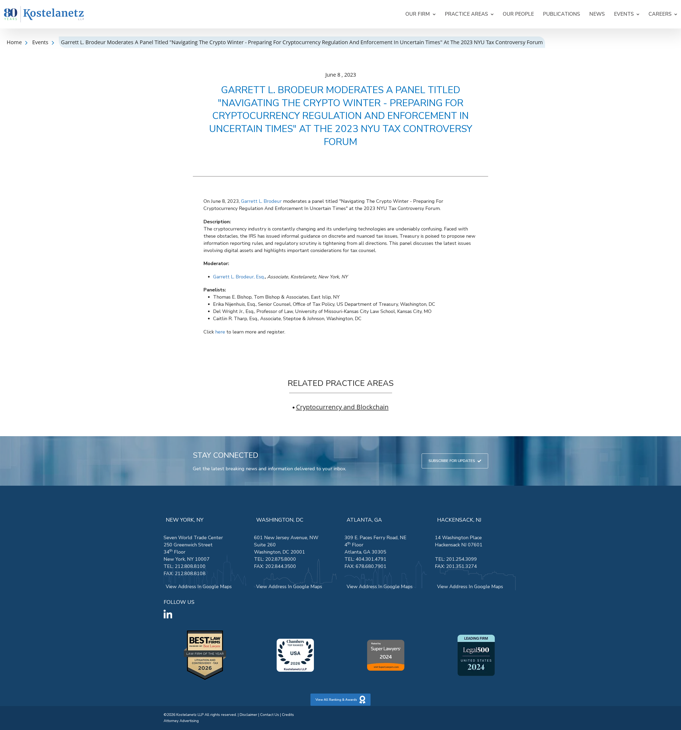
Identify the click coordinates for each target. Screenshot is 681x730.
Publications (561, 14)
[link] (44, 14)
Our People (518, 14)
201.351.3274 (461, 566)
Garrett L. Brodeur (261, 201)
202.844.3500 (280, 566)
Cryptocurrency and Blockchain (342, 406)
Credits (288, 714)
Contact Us (269, 714)
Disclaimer (248, 714)
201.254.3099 (461, 559)
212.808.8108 (190, 573)
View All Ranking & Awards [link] (336, 700)
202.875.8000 (280, 559)
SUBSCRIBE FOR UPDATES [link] (452, 460)
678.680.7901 (371, 566)
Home (15, 42)
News (597, 14)
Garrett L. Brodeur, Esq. (239, 277)
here (220, 332)
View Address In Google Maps (199, 586)
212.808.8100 (190, 566)
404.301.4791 (371, 559)
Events (41, 42)
